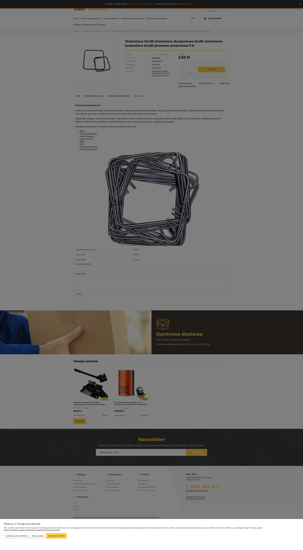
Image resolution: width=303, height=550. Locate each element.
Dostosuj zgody (38, 536)
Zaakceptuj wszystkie (56, 536)
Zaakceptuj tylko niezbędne (16, 536)
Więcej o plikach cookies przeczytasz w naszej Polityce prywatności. (32, 530)
